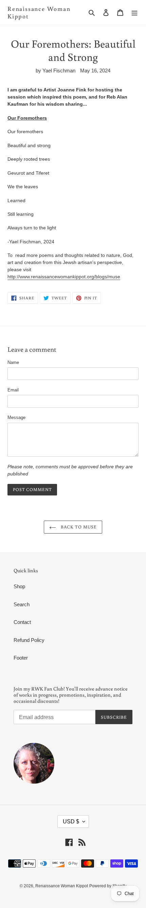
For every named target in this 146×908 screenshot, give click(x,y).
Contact (22, 622)
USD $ (71, 821)
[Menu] (134, 12)
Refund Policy (29, 640)
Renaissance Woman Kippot (39, 12)
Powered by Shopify (107, 886)
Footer (21, 658)
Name (13, 362)
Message (16, 417)
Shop (19, 586)
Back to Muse (78, 527)
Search (22, 604)
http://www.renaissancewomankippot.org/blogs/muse (63, 276)
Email (13, 389)
